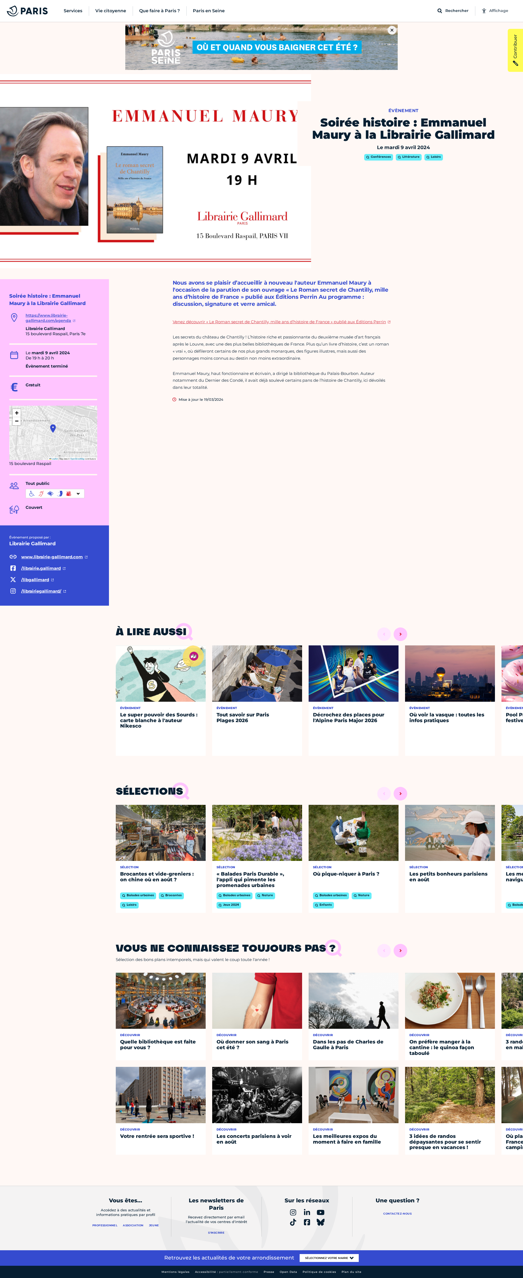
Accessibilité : (226, 1272)
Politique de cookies (319, 1272)
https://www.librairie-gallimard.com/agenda (48, 318)
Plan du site (351, 1272)
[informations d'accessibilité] (55, 493)
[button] (53, 428)
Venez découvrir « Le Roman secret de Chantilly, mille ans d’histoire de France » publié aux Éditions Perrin (279, 321)
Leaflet (54, 458)
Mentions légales (176, 1272)
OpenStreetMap (77, 458)
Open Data (288, 1272)
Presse (269, 1272)
